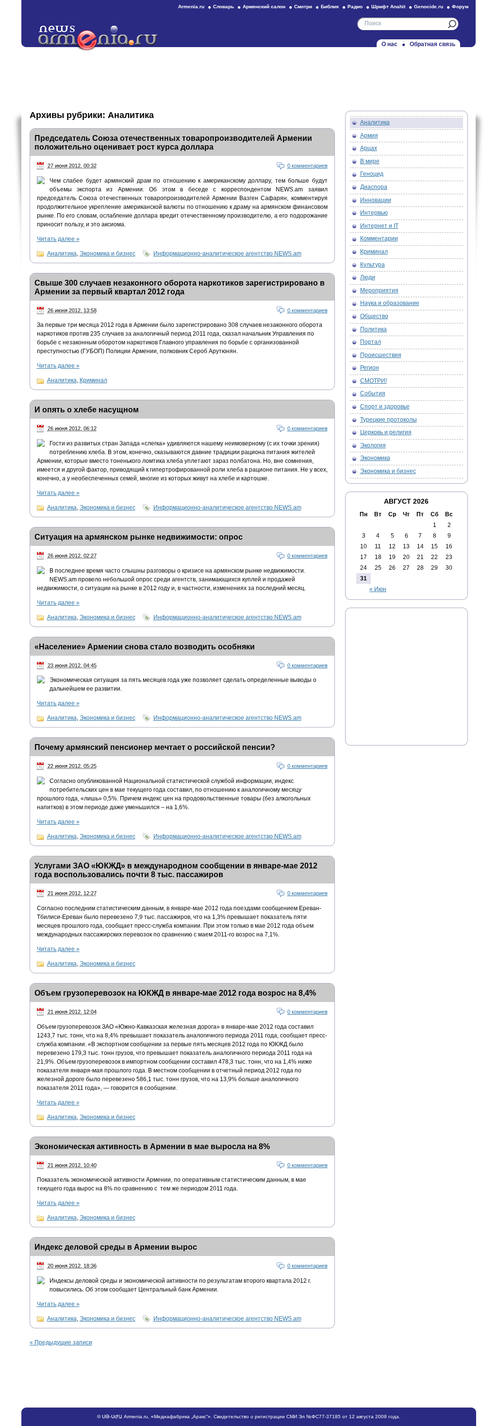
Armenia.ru (191, 6)
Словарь (223, 6)
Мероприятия (379, 290)
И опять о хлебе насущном (86, 410)
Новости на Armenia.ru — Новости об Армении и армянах (98, 38)
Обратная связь (432, 44)
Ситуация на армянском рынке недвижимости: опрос (138, 537)
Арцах (368, 148)
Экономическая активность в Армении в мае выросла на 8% (152, 1146)
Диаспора (373, 187)
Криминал (93, 380)
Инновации (375, 200)
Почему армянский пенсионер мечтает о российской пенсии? (154, 747)
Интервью (374, 212)
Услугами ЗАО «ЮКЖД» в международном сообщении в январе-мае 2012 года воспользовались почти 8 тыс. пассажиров (175, 870)
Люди (367, 277)
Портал (370, 342)
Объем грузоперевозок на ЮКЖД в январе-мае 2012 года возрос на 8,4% (175, 993)
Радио (355, 6)
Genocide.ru (428, 6)
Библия (330, 6)
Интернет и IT (379, 225)
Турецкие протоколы (388, 419)
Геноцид (371, 173)
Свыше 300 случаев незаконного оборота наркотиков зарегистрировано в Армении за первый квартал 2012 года (179, 287)
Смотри (303, 6)
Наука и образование (389, 303)
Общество (374, 316)
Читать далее (58, 239)
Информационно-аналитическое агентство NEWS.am (227, 253)
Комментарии (379, 238)
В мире (370, 161)
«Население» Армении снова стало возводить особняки (144, 647)
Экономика (375, 458)
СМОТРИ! (373, 380)
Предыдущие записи (61, 1342)
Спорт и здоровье (385, 406)
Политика (373, 329)
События (372, 393)
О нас (389, 44)
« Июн (377, 589)
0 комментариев (307, 166)
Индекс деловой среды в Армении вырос (115, 1247)
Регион (369, 367)
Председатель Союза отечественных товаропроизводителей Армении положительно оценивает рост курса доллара (173, 142)
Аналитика (62, 253)
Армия (369, 135)
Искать (452, 24)
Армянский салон (264, 6)
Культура (372, 264)
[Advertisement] (248, 76)
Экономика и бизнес (107, 253)
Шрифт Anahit (388, 6)
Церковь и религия (386, 432)
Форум (460, 6)
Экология (373, 445)
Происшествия (380, 355)
